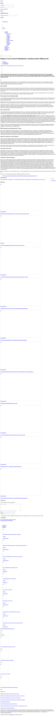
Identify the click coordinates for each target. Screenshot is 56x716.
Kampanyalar (7, 47)
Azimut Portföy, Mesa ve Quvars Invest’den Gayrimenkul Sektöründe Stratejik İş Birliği (14, 308)
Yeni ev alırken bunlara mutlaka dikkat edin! (8, 519)
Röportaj (6, 48)
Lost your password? (4, 9)
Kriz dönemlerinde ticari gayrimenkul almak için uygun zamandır (11, 611)
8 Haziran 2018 (5, 62)
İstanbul (13, 175)
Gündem (8, 35)
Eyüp (9, 175)
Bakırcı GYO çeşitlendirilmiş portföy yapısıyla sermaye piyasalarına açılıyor (12, 245)
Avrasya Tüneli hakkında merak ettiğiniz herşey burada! (10, 567)
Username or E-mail (3, 15)
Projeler (6, 46)
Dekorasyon (9, 33)
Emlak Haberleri (5, 63)
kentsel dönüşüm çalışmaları (26, 175)
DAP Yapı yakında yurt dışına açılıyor (8, 600)
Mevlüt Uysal (35, 175)
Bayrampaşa (6, 175)
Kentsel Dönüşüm (10, 40)
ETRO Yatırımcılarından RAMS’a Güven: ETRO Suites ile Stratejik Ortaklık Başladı (13, 340)
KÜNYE (6, 50)
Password (2, 7)
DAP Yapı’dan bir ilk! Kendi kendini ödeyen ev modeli (8, 403)
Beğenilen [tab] (4, 527)
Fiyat (8, 34)
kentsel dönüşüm (18, 175)
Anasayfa (6, 31)
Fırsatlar (8, 36)
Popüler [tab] (4, 526)
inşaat (11, 175)
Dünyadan (2, 243)
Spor (8, 45)
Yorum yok (54, 180)
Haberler (6, 32)
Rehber (8, 44)
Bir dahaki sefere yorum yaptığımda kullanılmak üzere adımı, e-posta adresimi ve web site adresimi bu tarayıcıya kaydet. (22, 515)
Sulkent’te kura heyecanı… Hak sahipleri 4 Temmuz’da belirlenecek (10, 466)
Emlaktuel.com (12, 714)
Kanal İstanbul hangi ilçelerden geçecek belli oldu (9, 578)
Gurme (8, 38)
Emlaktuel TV (7, 49)
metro (32, 175)
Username (2, 5)
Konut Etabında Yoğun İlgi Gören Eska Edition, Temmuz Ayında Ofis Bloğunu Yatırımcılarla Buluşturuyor (17, 371)
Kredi (8, 41)
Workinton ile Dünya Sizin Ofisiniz (6, 520)
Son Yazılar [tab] (5, 525)
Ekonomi (8, 37)
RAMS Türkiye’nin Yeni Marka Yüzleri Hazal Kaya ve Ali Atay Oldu (12, 534)
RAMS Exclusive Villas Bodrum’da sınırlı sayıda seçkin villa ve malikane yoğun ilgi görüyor (14, 213)
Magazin (8, 42)
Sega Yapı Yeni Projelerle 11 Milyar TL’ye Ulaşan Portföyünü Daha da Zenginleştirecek (14, 498)
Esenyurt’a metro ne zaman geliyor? (7, 589)
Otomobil (8, 43)
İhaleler (8, 39)
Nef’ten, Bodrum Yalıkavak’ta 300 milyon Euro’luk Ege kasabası (9, 687)
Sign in (1, 0)
